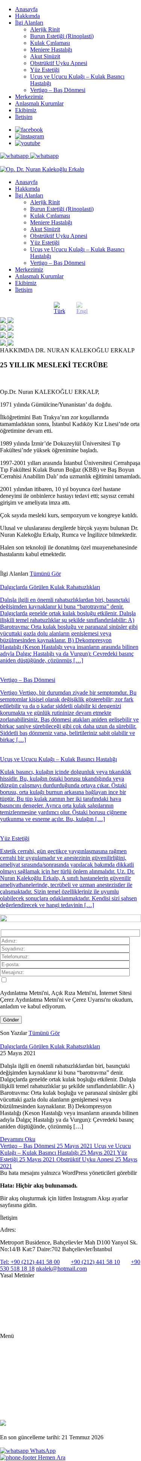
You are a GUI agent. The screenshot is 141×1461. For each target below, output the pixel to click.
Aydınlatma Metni (19, 1288)
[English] (82, 308)
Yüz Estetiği (44, 70)
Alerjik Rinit (45, 29)
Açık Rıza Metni (17, 1300)
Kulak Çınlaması (50, 43)
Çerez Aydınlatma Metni (26, 1324)
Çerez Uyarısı (14, 1312)
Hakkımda (27, 16)
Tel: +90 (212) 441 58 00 (30, 1262)
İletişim (23, 117)
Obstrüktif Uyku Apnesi (58, 63)
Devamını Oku (17, 1139)
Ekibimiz (25, 110)
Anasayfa (26, 9)
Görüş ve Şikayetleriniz (39, 1405)
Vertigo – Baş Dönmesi (57, 90)
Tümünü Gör (45, 573)
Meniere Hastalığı (51, 49)
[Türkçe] (59, 308)
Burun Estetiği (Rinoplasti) (62, 36)
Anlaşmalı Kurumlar (39, 103)
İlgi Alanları (29, 22)
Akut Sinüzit (45, 56)
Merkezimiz (29, 97)
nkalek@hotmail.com (61, 1268)
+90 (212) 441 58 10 (95, 1262)
